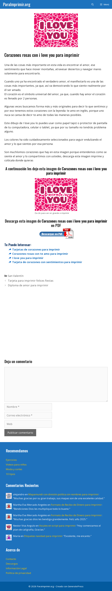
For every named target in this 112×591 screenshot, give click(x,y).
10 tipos (10, 474)
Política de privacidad (18, 573)
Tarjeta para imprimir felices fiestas (30, 280)
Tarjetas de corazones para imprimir (36, 249)
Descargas (12, 563)
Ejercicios (11, 460)
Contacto (11, 559)
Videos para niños (16, 464)
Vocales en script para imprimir (57, 525)
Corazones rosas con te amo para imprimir (40, 253)
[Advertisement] (56, 319)
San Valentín (15, 276)
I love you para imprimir (27, 258)
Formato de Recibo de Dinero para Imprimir (76, 504)
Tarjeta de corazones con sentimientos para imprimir (47, 262)
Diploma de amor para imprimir (28, 285)
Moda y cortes (14, 469)
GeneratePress (75, 586)
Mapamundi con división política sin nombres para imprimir (63, 494)
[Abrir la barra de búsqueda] (92, 4)
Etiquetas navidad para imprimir (43, 536)
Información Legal (16, 568)
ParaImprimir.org (16, 4)
